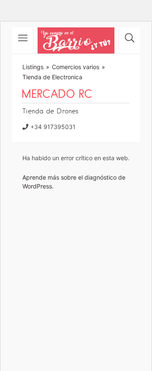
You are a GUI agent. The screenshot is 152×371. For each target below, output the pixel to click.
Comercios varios (75, 66)
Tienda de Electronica (52, 77)
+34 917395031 (53, 126)
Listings (32, 66)
